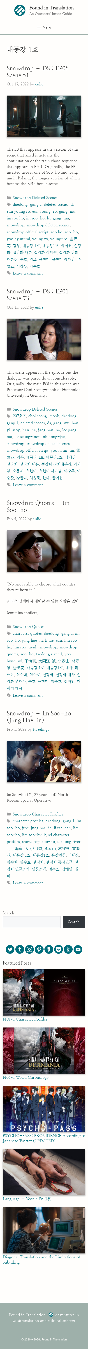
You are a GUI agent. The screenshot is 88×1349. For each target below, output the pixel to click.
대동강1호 (50, 246)
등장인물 (58, 855)
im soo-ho (35, 218)
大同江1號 (47, 661)
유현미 (44, 259)
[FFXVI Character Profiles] (44, 1014)
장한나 (21, 478)
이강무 (21, 266)
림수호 (34, 675)
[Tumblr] (19, 949)
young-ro (58, 239)
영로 (33, 259)
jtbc (25, 828)
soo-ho (71, 232)
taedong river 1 (49, 654)
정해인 (69, 681)
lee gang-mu (58, 218)
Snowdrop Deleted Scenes (35, 198)
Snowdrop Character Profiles (38, 814)
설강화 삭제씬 (45, 253)
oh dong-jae (54, 437)
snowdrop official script (28, 232)
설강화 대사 (65, 675)
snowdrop (15, 225)
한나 (46, 478)
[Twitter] (10, 949)
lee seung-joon (27, 437)
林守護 (64, 849)
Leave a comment (28, 273)
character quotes (27, 633)
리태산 (73, 855)
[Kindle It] (68, 949)
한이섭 (57, 478)
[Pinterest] (39, 949)
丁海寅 (30, 661)
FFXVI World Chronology (26, 1078)
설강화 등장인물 (59, 862)
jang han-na (49, 430)
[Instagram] (29, 949)
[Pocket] (58, 949)
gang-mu (67, 211)
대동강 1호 (31, 246)
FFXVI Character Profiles (25, 1019)
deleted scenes (56, 204)
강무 (16, 246)
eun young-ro (44, 211)
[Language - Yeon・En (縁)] (44, 1194)
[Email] (78, 949)
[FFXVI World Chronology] (44, 1073)
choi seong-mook (43, 416)
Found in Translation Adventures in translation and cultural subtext (44, 1318)
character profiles (28, 821)
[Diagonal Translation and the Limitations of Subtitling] (44, 1252)
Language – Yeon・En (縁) (27, 1199)
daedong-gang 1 (27, 204)
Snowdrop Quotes (28, 627)
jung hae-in (32, 640)
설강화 (12, 464)
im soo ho (15, 218)
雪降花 (18, 668)
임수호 (34, 266)
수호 (23, 259)
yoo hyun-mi (18, 239)
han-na (29, 430)
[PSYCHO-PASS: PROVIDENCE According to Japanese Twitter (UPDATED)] (44, 1131)
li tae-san (53, 640)
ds (72, 204)
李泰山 (63, 661)
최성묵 (34, 478)
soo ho (57, 232)
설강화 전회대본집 (56, 464)
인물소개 (39, 869)
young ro (40, 239)
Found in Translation (51, 7)
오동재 (18, 471)
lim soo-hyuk (25, 647)
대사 (68, 668)
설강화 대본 (22, 253)
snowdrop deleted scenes (48, 225)
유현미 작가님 (63, 259)
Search (8, 913)
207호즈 (19, 416)
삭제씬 (66, 246)
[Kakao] (48, 949)
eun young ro (18, 211)
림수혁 (21, 675)
